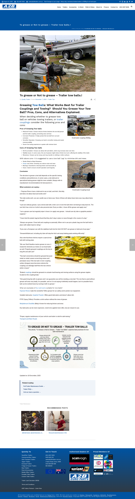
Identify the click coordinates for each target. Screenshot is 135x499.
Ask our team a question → (32, 392)
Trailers (65, 7)
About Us (99, 7)
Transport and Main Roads (28, 319)
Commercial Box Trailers (29, 457)
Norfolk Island (67, 496)
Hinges (25, 163)
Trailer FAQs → (28, 389)
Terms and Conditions (28, 484)
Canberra (96, 495)
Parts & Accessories (27, 470)
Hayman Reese (25, 291)
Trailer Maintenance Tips (58, 433)
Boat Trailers (25, 468)
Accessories (72, 7)
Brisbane (32, 496)
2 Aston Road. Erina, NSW (53, 461)
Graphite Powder (38, 295)
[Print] (91, 99)
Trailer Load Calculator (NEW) (30, 480)
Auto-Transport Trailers (28, 459)
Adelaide (103, 495)
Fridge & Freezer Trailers (29, 466)
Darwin (20, 496)
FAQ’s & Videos (89, 7)
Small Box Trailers (27, 455)
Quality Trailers (26, 99)
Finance (106, 7)
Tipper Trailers (26, 461)
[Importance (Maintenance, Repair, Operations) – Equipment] (32, 421)
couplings (28, 272)
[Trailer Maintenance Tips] (57, 421)
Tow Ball (38, 105)
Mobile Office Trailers (28, 472)
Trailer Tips (79, 28)
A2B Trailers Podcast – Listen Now (32, 488)
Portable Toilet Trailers (28, 474)
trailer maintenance (25, 403)
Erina (49, 495)
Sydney (82, 495)
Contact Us (114, 7)
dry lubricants (41, 288)
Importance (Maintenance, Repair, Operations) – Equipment (33, 433)
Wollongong (44, 496)
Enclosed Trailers (27, 463)
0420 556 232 (50, 457)
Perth (37, 496)
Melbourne (51, 496)
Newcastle (89, 495)
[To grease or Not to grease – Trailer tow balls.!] (57, 63)
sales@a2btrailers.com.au (36, 1)
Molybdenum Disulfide (27, 303)
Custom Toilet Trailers (28, 476)
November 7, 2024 (40, 99)
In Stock (80, 7)
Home (59, 7)
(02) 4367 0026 (21, 1)
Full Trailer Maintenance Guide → (34, 386)
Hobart (25, 496)
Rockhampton (111, 495)
